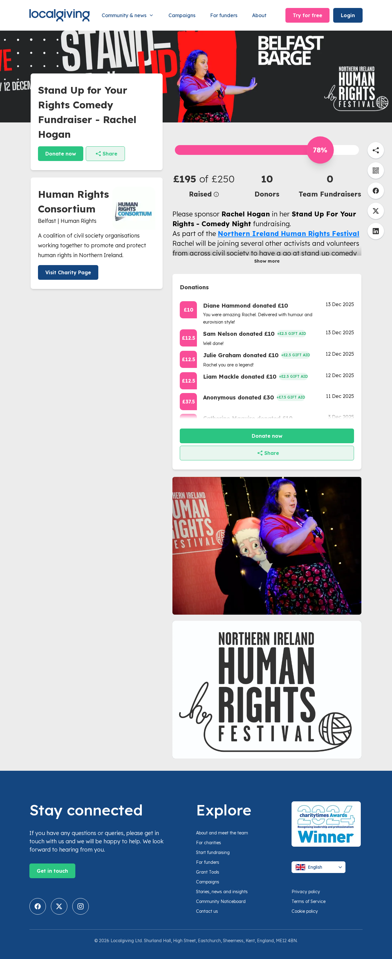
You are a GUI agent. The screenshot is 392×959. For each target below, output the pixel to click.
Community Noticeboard (221, 901)
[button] (204, 185)
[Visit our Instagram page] (80, 906)
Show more (267, 261)
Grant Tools (207, 872)
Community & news (124, 15)
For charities (208, 842)
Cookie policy (305, 911)
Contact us (207, 911)
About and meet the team (222, 833)
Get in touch (52, 871)
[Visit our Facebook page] (37, 906)
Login (348, 15)
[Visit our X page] (59, 906)
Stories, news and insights (222, 891)
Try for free (307, 15)
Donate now (60, 154)
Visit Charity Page (68, 272)
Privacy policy (306, 891)
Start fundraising (213, 852)
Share (110, 154)
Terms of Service (309, 901)
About (259, 15)
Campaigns (181, 15)
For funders (223, 15)
